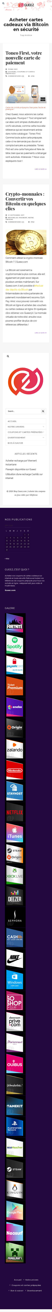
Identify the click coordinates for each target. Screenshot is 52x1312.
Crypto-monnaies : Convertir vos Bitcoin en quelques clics (26, 201)
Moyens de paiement (17, 218)
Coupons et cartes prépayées (25, 432)
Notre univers (32, 1280)
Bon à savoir (15, 443)
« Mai (7, 558)
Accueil (17, 1280)
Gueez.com (10, 590)
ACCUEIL (12, 421)
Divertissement (16, 437)
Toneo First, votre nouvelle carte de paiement (24, 57)
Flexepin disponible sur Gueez (21, 469)
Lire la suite (40, 169)
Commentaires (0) (16, 76)
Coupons (12, 72)
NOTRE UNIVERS (16, 427)
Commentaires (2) (16, 222)
